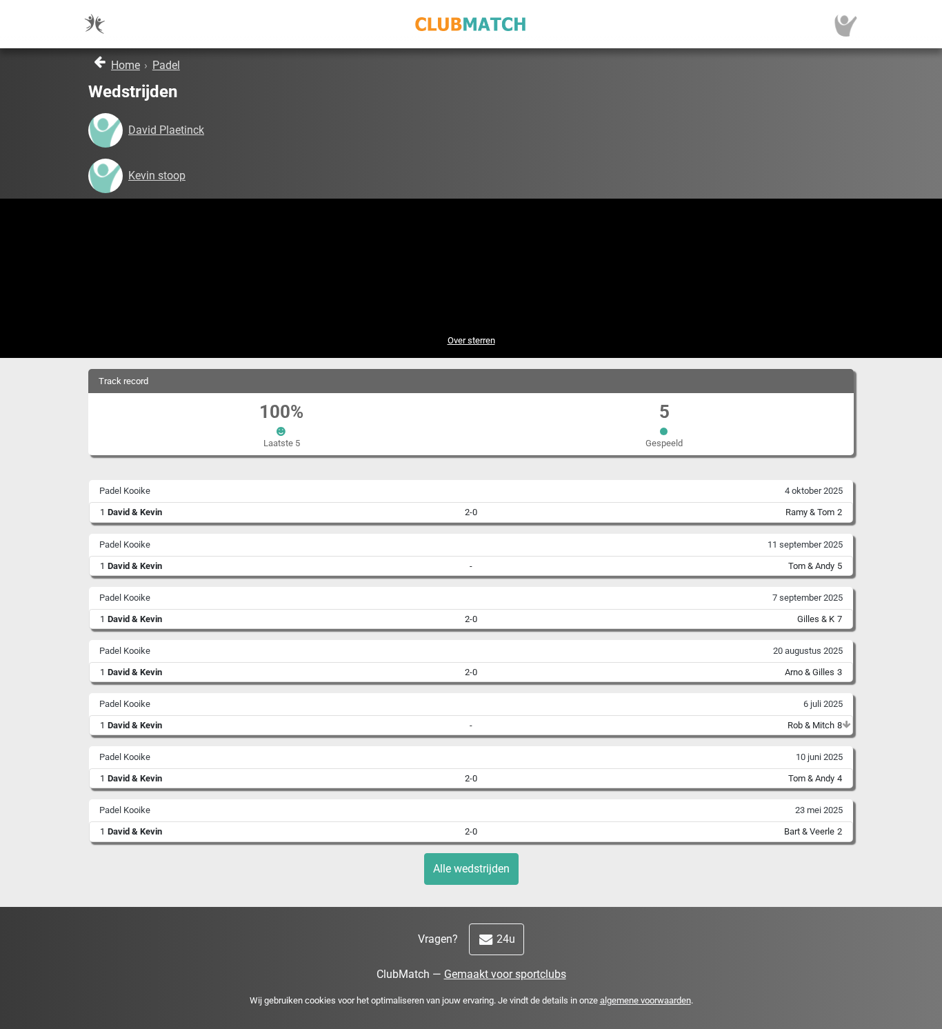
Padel (166, 65)
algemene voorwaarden (645, 1000)
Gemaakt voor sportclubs (505, 974)
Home (125, 65)
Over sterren (471, 340)
